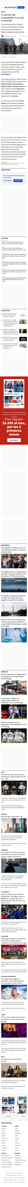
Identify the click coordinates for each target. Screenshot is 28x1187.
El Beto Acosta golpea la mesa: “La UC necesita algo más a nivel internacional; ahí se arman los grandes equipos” (14, 929)
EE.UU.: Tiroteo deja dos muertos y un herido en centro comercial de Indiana (12, 243)
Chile (2, 772)
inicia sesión (8, 180)
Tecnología (4, 936)
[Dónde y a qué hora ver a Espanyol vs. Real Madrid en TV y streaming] (14, 735)
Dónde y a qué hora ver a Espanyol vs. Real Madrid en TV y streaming (14, 725)
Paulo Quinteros (11, 36)
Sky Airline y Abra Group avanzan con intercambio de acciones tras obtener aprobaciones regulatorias (11, 837)
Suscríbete (18, 180)
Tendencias (4, 850)
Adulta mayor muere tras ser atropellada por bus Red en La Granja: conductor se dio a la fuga (14, 256)
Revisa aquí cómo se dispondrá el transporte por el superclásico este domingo (13, 677)
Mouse (3, 12)
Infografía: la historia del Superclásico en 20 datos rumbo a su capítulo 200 (13, 923)
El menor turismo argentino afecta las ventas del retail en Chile (13, 844)
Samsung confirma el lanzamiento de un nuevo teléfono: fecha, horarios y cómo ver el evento (13, 964)
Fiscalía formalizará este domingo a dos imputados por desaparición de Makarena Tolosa (12, 807)
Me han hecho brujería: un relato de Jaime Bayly (13, 1009)
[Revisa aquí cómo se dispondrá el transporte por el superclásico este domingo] (14, 687)
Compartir (5, 57)
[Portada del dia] (14, 407)
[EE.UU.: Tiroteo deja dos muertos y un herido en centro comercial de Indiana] (14, 1030)
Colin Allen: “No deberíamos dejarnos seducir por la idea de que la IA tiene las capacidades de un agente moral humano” (14, 885)
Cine (18, 163)
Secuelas (22, 163)
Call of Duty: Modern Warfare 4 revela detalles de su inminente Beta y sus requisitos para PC (14, 971)
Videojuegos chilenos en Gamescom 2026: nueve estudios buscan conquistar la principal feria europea (14, 941)
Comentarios (13, 57)
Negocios (4, 814)
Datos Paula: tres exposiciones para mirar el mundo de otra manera (13, 1087)
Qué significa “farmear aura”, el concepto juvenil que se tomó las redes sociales (13, 550)
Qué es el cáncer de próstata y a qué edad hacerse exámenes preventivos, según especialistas (11, 346)
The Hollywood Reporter (8, 79)
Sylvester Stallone (5, 164)
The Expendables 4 (12, 163)
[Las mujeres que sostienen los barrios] (14, 1070)
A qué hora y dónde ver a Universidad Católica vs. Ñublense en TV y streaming (12, 701)
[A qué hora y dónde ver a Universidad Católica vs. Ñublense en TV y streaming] (14, 711)
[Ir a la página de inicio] (11, 7)
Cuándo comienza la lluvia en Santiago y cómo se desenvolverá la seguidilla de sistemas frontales (12, 877)
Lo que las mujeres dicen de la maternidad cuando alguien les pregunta (13, 1081)
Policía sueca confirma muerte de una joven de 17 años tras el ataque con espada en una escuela (14, 272)
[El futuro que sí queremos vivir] (14, 825)
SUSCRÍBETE (14, 440)
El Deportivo (5, 892)
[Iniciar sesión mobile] (26, 7)
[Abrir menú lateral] (2, 7)
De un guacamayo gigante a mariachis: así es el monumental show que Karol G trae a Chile (14, 279)
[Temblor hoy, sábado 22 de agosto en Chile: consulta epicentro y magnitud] (23, 315)
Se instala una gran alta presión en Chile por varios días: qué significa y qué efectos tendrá (13, 598)
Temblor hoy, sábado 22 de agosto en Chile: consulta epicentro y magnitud (9, 315)
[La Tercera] (8, 1114)
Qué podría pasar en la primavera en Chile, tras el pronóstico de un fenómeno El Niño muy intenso (14, 574)
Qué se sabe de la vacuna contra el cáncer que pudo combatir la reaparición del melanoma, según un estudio (14, 623)
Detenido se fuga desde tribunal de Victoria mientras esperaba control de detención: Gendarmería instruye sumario (11, 332)
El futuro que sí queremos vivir (12, 816)
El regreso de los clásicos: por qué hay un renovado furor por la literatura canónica (10, 339)
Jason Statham (14, 164)
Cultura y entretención (8, 976)
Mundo (3, 1015)
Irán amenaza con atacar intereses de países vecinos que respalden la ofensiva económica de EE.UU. (14, 264)
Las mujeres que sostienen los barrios (11, 1060)
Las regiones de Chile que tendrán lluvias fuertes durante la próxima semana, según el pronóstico (13, 854)
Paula (3, 1056)
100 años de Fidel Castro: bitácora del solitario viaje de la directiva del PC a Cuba (13, 249)
